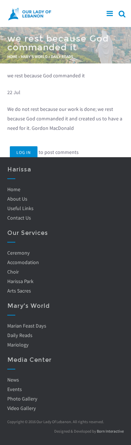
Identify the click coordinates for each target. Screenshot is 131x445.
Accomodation (23, 262)
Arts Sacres (19, 290)
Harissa (19, 169)
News (13, 379)
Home (12, 56)
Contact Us (19, 217)
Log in (23, 152)
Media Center (29, 359)
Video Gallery (21, 408)
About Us (17, 199)
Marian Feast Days (26, 325)
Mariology (18, 344)
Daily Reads (62, 56)
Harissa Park (20, 281)
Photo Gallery (22, 398)
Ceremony (18, 252)
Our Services (27, 232)
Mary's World (34, 56)
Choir (13, 271)
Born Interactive (110, 431)
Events (14, 389)
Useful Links (20, 208)
